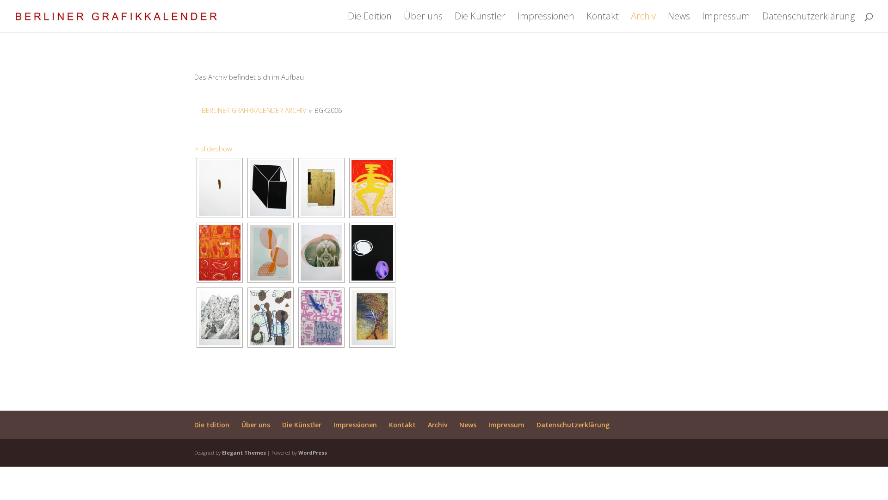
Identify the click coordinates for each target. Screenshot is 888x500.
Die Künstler (480, 17)
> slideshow (213, 148)
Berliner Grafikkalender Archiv (254, 110)
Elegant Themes (244, 452)
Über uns (423, 17)
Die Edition (370, 17)
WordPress (312, 452)
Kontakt (602, 17)
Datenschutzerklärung (808, 17)
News (679, 17)
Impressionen (546, 17)
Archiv (643, 17)
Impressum (726, 17)
